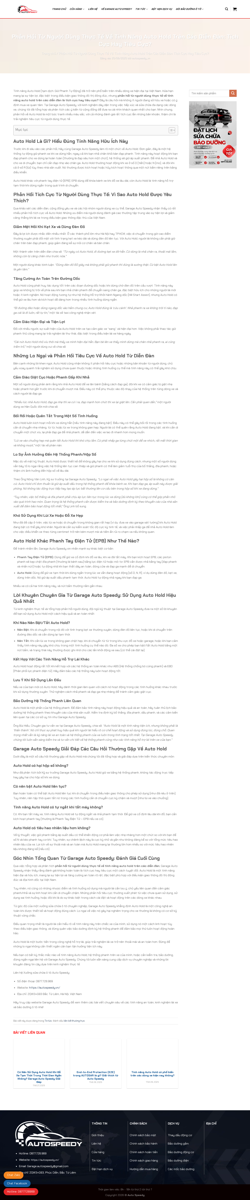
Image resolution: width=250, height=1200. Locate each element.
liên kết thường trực (74, 1020)
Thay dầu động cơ (180, 1135)
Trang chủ (59, 9)
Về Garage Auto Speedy (117, 9)
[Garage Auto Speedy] (29, 9)
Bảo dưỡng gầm (178, 1143)
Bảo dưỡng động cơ (181, 1152)
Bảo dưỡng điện (178, 1160)
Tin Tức (140, 9)
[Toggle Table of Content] (170, 130)
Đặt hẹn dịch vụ (162, 9)
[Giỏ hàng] (235, 9)
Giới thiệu (98, 1135)
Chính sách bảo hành (143, 1143)
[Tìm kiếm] (226, 9)
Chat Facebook (17, 1183)
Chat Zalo (13, 1175)
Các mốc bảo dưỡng (181, 1169)
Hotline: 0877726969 (21, 1191)
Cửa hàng (76, 9)
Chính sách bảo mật (143, 1135)
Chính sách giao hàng (144, 1160)
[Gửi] (233, 93)
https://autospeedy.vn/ (44, 988)
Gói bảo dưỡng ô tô (188, 9)
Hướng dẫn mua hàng (144, 1169)
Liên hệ (93, 9)
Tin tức (48, 1020)
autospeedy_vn (141, 58)
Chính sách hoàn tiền (144, 1152)
